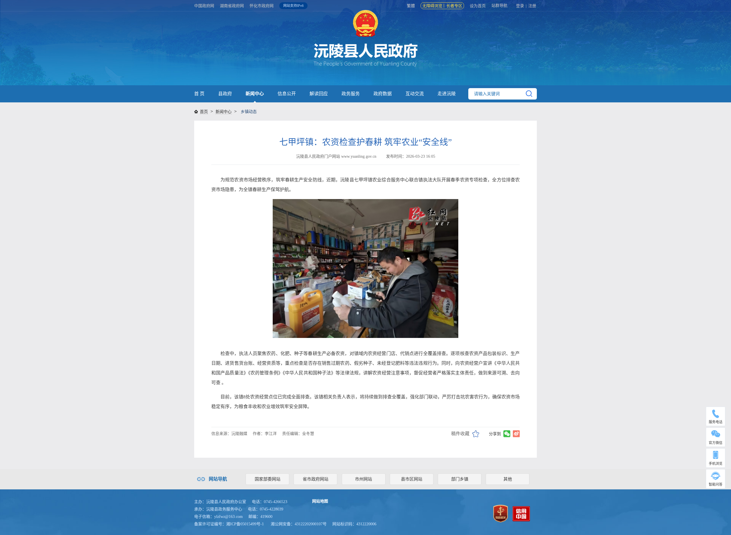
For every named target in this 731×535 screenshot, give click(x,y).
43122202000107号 (311, 524)
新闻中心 (255, 93)
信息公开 (287, 93)
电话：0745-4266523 (269, 502)
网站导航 (218, 479)
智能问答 (715, 485)
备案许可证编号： (229, 524)
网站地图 (320, 501)
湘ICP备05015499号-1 (245, 524)
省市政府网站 (315, 479)
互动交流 (414, 93)
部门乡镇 (459, 479)
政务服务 (351, 93)
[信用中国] (521, 513)
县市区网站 (411, 479)
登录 (520, 6)
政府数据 (382, 93)
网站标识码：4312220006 (354, 524)
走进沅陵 (446, 93)
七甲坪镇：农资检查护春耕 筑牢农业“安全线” (365, 142)
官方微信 (715, 443)
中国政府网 (204, 6)
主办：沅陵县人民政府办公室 (220, 502)
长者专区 (454, 6)
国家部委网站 (267, 479)
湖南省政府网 (232, 6)
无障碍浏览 (432, 6)
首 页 (199, 93)
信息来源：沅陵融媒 (229, 433)
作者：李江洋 (265, 433)
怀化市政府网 (262, 6)
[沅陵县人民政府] (365, 48)
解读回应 (319, 93)
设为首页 (478, 6)
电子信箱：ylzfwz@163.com (218, 516)
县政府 (225, 93)
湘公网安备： (299, 524)
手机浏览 (715, 464)
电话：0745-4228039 (265, 509)
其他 (507, 479)
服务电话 (715, 422)
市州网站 (363, 479)
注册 (532, 6)
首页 (204, 112)
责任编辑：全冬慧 (298, 433)
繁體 (411, 6)
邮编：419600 (260, 516)
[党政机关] (501, 513)
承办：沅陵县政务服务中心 (218, 509)
